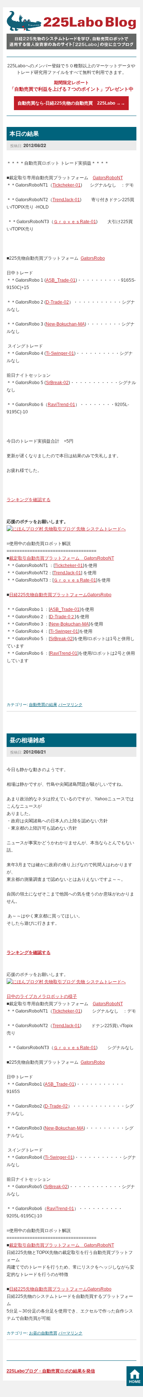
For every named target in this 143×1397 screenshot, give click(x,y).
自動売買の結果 (43, 704)
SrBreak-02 (57, 382)
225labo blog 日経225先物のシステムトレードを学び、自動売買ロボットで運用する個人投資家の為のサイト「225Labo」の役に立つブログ (71, 30)
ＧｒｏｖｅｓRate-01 (75, 221)
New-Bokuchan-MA (65, 324)
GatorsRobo (93, 258)
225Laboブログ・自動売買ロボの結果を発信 (51, 1370)
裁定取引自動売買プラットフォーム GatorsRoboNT (61, 558)
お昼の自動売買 (43, 1333)
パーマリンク (70, 704)
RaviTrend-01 (61, 404)
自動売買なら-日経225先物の (71, 103)
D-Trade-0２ (62, 616)
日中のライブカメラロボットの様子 (42, 996)
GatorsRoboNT (108, 177)
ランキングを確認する (29, 499)
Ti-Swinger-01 (60, 353)
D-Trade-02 (57, 302)
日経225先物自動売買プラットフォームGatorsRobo (60, 594)
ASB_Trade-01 (61, 280)
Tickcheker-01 (66, 185)
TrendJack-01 (66, 199)
